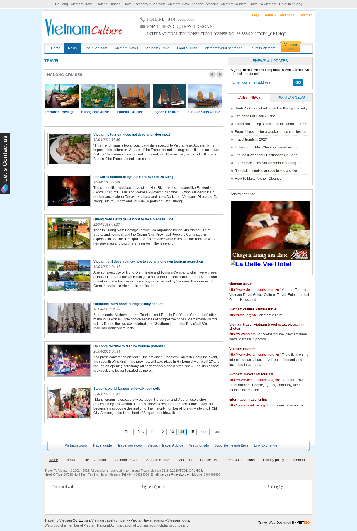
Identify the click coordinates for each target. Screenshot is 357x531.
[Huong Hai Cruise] (98, 96)
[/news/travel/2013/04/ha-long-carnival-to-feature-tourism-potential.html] (69, 360)
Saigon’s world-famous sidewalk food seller (127, 389)
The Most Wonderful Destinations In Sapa (266, 155)
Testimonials (199, 445)
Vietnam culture (157, 460)
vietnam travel (240, 284)
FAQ (255, 15)
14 (182, 432)
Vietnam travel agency (148, 520)
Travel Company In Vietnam (144, 4)
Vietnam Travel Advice (165, 445)
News (70, 460)
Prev (212, 74)
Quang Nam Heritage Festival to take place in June (133, 219)
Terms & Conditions (279, 15)
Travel (52, 61)
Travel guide (102, 445)
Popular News (291, 97)
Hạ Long (61, 4)
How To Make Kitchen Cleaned (258, 179)
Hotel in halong (290, 4)
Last (216, 432)
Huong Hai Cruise (95, 112)
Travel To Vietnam (262, 4)
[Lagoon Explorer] (169, 96)
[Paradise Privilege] (62, 96)
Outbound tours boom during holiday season (128, 304)
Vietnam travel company (109, 520)
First (128, 432)
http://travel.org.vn (242, 315)
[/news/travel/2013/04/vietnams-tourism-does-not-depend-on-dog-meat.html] (69, 149)
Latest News (248, 97)
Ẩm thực (212, 4)
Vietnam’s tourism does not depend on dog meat (131, 135)
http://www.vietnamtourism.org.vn (254, 290)
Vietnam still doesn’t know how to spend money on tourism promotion (148, 262)
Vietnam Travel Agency (185, 4)
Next (219, 74)
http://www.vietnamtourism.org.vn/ (254, 380)
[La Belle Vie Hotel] (271, 264)
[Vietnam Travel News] (83, 27)
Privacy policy (273, 460)
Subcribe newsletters (231, 445)
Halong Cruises (108, 4)
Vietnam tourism (242, 349)
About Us (185, 460)
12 (162, 432)
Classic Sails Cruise (204, 112)
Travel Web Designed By (284, 523)
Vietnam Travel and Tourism (251, 374)
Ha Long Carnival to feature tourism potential (129, 346)
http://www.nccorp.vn (244, 334)
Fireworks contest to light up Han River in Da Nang (133, 177)
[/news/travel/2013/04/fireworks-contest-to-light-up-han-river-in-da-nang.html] (69, 191)
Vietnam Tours (178, 520)
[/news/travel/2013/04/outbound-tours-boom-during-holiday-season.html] (69, 318)
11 (152, 432)
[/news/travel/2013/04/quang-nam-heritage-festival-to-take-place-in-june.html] (69, 233)
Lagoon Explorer (166, 112)
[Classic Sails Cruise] (205, 96)
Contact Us (208, 460)
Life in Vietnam (94, 460)
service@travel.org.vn (175, 474)
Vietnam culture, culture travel (253, 309)
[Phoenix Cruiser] (133, 96)
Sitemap (306, 15)
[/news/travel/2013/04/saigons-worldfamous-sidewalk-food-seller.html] (69, 403)
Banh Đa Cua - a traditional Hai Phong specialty (271, 108)
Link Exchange (265, 445)
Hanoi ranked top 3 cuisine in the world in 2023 (270, 124)
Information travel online (248, 399)
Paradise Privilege (59, 112)
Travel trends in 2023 (251, 140)
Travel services (129, 445)
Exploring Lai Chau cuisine (255, 116)
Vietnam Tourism (233, 4)
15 (192, 432)
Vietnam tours (76, 445)
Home (53, 460)
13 (172, 432)
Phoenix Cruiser (130, 112)
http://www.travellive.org (247, 405)
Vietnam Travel (82, 4)
